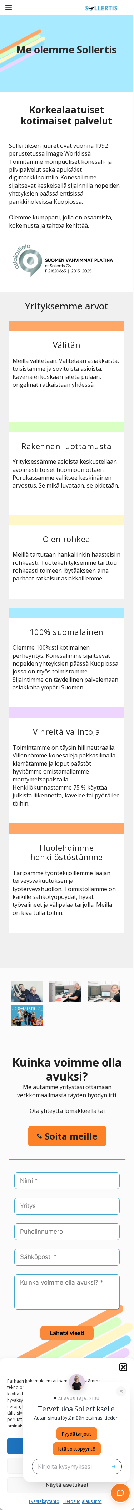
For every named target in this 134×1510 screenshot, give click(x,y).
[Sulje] (121, 1391)
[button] (123, 1367)
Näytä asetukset (67, 1485)
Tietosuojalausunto (82, 1501)
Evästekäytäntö (44, 1501)
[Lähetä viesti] (113, 1466)
